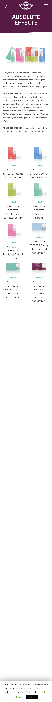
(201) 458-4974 (5, 6)
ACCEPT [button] (31, 697)
